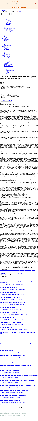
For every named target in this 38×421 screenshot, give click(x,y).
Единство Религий (7, 56)
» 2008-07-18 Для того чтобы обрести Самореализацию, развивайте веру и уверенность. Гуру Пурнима (17, 270)
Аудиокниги (6, 41)
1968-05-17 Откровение (6, 350)
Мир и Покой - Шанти (10, 31)
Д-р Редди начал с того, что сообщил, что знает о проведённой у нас (13, 402)
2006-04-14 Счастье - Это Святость (9, 370)
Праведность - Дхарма (10, 30)
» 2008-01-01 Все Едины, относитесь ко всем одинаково (9, 272)
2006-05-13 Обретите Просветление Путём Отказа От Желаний (17, 380)
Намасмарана (8, 60)
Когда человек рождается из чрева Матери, (10, 387)
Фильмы (5, 18)
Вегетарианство (7, 65)
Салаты (7, 71)
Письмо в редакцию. (22, 413)
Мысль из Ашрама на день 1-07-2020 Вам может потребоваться (13, 294)
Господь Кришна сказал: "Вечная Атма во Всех (10, 372)
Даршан (5, 52)
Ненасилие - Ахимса (9, 33)
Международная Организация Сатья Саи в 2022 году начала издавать (14, 357)
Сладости (8, 72)
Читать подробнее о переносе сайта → (19, 7)
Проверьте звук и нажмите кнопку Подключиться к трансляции (13, 324)
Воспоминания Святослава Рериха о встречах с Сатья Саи (16, 360)
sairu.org (34, 3)
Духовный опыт (7, 63)
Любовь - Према (9, 32)
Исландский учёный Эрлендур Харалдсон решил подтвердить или (13, 362)
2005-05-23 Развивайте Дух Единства (10, 297)
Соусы (7, 73)
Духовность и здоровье (8, 64)
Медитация (8, 59)
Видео (3, 46)
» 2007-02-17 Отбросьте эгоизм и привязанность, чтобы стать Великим (12, 273)
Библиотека (4, 38)
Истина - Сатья (8, 29)
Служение (8, 20)
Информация (6, 17)
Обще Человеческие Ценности (9, 28)
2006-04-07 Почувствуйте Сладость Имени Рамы (13, 395)
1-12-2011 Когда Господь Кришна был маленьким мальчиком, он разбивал (14, 314)
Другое (5, 37)
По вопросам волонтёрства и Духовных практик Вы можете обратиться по (15, 347)
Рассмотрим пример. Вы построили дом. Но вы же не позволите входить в (15, 329)
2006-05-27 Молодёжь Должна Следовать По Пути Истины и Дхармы (19, 375)
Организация (6, 27)
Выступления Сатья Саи (11, 80)
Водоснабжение (7, 36)
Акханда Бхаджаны (9, 61)
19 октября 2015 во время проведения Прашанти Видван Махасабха (13, 304)
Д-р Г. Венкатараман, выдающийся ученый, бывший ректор (12, 284)
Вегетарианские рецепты (8, 66)
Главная (3, 16)
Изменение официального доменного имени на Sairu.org (15, 365)
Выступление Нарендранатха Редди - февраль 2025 (14, 390)
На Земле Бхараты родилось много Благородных (11, 397)
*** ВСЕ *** (8, 58)
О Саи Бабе (8, 19)
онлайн (7, 62)
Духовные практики (7, 57)
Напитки (7, 69)
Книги (5, 40)
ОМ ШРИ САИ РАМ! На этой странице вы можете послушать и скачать (14, 340)
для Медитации (9, 26)
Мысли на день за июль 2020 (8, 292)
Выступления (8, 23)
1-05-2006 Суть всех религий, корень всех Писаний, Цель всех (13, 319)
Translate (19, 11)
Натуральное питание (10, 70)
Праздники (8, 24)
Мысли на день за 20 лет (7, 327)
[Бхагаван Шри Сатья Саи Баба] (6, 100)
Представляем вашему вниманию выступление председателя (12, 392)
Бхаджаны (6, 53)
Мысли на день (7, 39)
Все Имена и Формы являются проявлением (10, 377)
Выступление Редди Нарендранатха (10, 400)
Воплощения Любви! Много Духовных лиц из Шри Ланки (12, 299)
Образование (8, 21)
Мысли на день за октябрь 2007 (8, 287)
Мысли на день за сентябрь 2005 (9, 307)
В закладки (4, 10)
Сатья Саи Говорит (7, 45)
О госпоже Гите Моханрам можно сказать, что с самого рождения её (14, 335)
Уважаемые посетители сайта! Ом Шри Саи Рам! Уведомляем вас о (13, 367)
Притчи (5, 44)
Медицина (8, 22)
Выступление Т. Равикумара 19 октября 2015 (12, 302)
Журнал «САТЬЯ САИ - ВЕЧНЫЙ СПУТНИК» (13, 355)
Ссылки (3, 74)
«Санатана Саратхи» (9, 42)
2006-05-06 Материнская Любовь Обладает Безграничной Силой (17, 385)
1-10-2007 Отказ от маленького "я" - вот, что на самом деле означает (13, 289)
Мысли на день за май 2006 (7, 317)
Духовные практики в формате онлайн (10, 322)
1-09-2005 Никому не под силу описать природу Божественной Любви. (14, 309)
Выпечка (7, 68)
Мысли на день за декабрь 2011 (8, 312)
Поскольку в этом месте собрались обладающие (10, 352)
